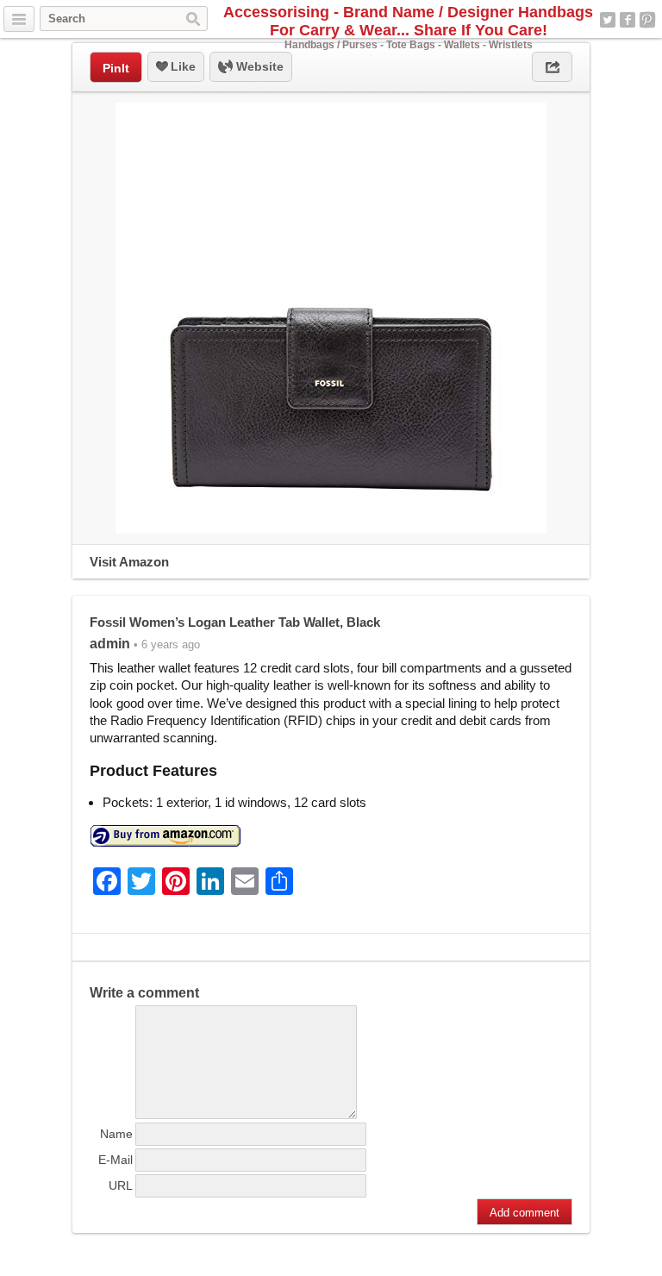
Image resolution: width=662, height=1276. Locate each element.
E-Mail (115, 1160)
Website (258, 66)
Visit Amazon (129, 561)
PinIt (116, 68)
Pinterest (647, 19)
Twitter (607, 19)
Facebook (627, 19)
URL (121, 1185)
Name (116, 1134)
